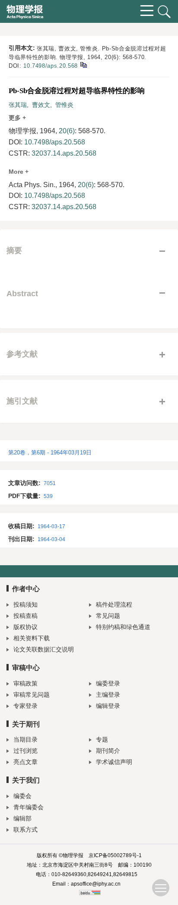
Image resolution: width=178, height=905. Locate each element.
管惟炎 (64, 104)
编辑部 (22, 818)
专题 (102, 739)
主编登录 (108, 694)
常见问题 (108, 615)
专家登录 (25, 705)
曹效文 (41, 104)
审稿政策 (25, 683)
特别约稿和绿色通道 (123, 626)
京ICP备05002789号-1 (115, 855)
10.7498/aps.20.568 (50, 66)
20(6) (67, 131)
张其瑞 (18, 104)
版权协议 (25, 626)
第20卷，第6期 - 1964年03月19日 (50, 452)
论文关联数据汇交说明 (43, 649)
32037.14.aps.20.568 (64, 153)
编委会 (22, 795)
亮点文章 (25, 761)
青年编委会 (28, 807)
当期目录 (25, 739)
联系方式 (25, 829)
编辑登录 (108, 705)
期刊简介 (108, 750)
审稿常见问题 (31, 694)
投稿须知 (25, 604)
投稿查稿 (25, 615)
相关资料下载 (31, 638)
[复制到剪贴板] (83, 64)
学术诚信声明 (114, 761)
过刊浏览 (25, 750)
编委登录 (108, 683)
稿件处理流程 (114, 604)
